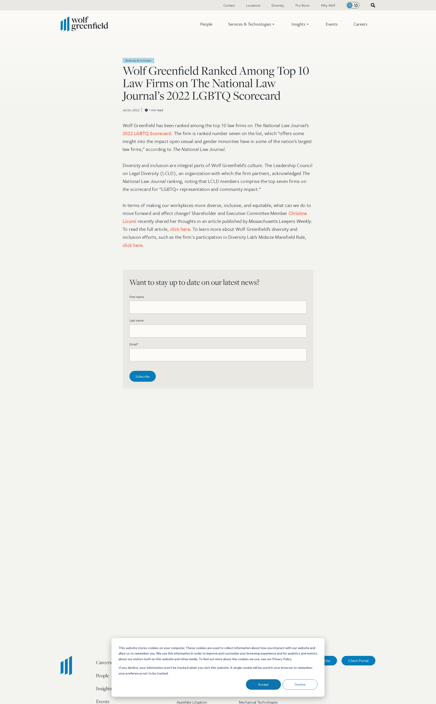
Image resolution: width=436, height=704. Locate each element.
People (206, 24)
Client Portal (358, 660)
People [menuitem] (102, 675)
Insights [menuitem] (104, 688)
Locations (253, 5)
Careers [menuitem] (103, 662)
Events (332, 24)
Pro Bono (302, 5)
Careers (360, 24)
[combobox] (371, 5)
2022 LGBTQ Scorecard (147, 133)
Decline (300, 684)
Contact (229, 5)
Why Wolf (328, 5)
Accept (263, 684)
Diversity (278, 5)
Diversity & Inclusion (138, 60)
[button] (252, 24)
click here (180, 229)
